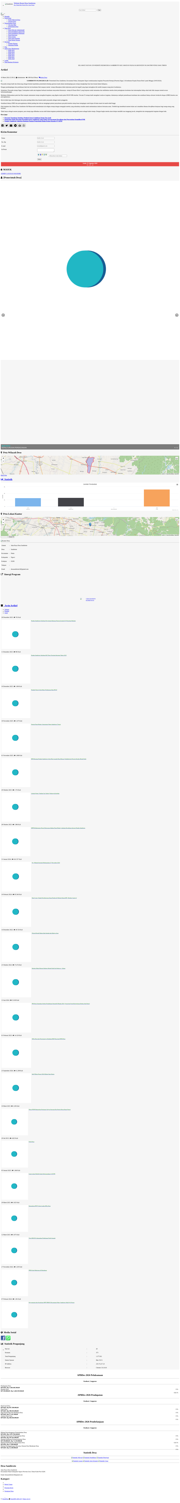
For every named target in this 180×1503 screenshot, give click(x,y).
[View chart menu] (177, 485)
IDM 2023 (11, 53)
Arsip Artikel (10, 605)
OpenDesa (5, 1499)
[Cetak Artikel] (20, 126)
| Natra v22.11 (26, 1499)
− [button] (3, 461)
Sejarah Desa (12, 21)
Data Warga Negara (14, 40)
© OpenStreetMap (169, 474)
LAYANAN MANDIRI (13, 173)
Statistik (7, 479)
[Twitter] (7, 126)
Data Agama (12, 37)
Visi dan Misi (12, 25)
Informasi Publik (13, 45)
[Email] (11, 126)
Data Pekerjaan (12, 35)
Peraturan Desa (9, 1491)
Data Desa (7, 28)
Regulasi (7, 42)
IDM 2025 (11, 50)
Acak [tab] (6, 613)
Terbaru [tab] (6, 609)
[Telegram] (15, 126)
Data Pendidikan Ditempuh (16, 33)
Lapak (6, 60)
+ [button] (3, 458)
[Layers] (176, 458)
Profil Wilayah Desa (14, 20)
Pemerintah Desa (13, 26)
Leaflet (163, 474)
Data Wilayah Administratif (16, 30)
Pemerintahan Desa (10, 23)
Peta (5, 47)
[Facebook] (2, 126)
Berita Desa (43, 77)
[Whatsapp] (24, 126)
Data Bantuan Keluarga (11, 62)
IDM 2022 (11, 55)
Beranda (6, 16)
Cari (99, 10)
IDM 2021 (11, 57)
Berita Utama (8, 1484)
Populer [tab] (6, 611)
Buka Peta (4, 475)
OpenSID (177, 474)
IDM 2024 (11, 52)
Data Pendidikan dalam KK (16, 31)
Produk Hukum (12, 43)
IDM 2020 (11, 59)
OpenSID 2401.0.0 (16, 1499)
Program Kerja (8, 1488)
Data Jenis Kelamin (14, 38)
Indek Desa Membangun (11, 48)
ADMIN (3, 173)
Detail (10, 537)
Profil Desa (7, 18)
